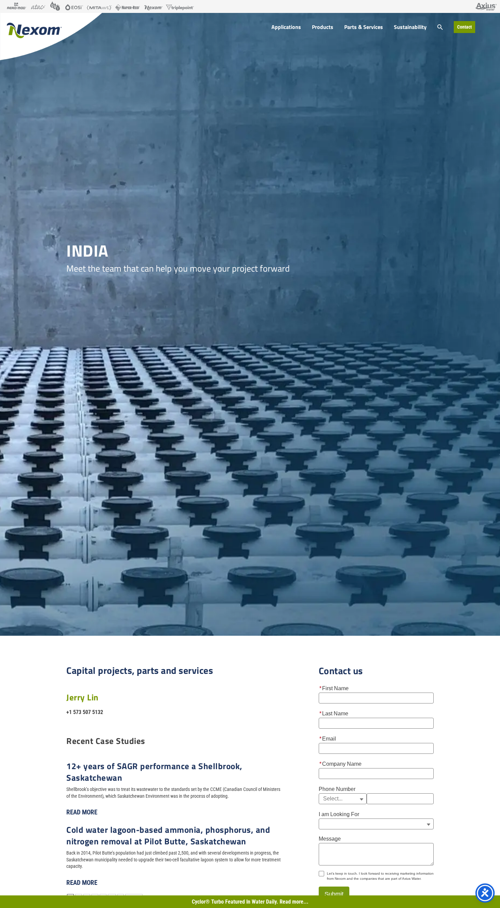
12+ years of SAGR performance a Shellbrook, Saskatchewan (154, 772)
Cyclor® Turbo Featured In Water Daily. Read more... (250, 901)
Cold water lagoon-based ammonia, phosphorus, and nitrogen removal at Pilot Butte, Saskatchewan (168, 835)
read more (81, 812)
